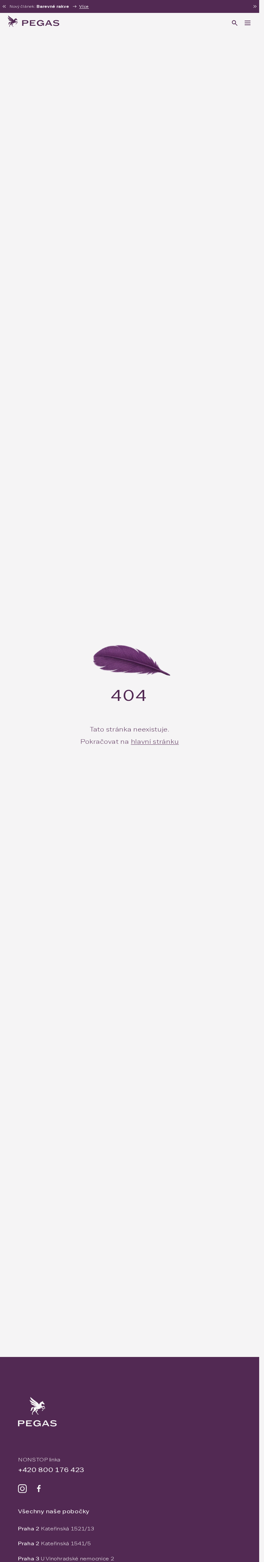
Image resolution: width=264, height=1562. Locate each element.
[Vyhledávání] (235, 23)
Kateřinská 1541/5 (54, 1543)
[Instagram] (22, 1488)
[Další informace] (255, 6)
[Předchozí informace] (4, 6)
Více (84, 6)
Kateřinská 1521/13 (56, 1529)
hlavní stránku (155, 741)
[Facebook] (39, 1488)
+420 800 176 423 (51, 1470)
